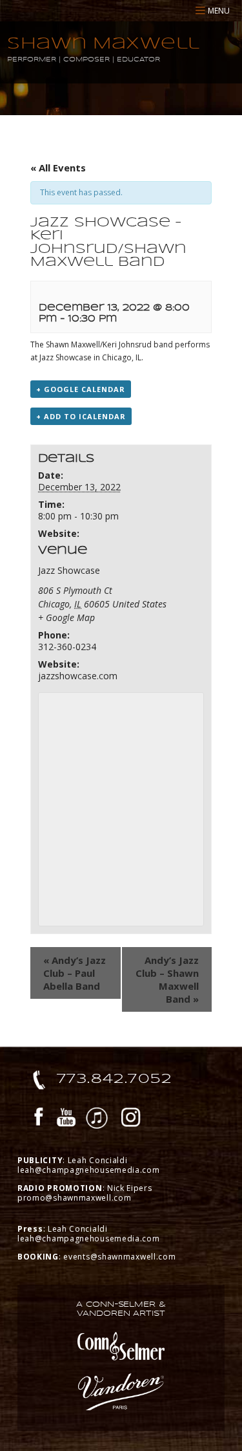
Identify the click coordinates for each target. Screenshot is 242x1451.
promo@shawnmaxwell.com (74, 1197)
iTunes (96, 1119)
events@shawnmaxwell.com (119, 1256)
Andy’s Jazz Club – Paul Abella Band (74, 973)
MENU (219, 10)
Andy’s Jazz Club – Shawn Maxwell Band (167, 979)
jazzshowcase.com (77, 676)
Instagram (131, 1119)
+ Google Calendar (80, 389)
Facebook (39, 1119)
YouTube (66, 1119)
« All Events (58, 167)
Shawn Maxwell (103, 43)
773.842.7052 (114, 1078)
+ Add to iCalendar (81, 416)
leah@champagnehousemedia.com (88, 1169)
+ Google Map (66, 617)
